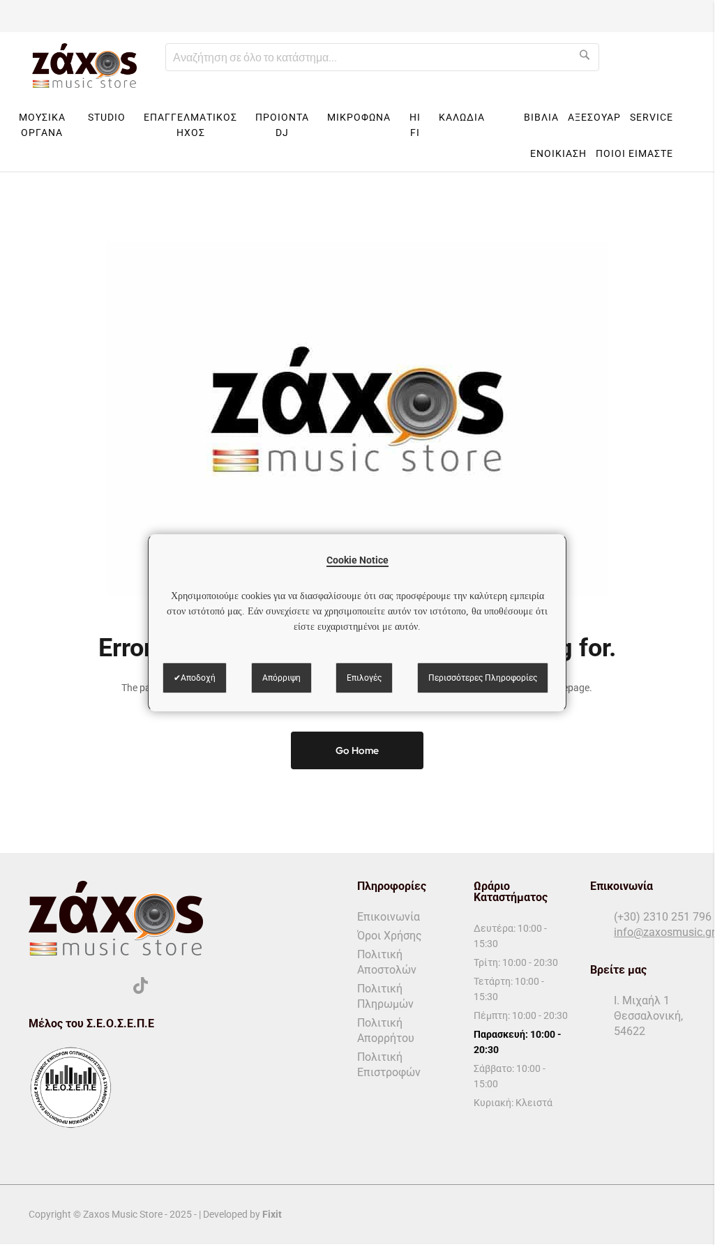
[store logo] (84, 65)
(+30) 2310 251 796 (663, 916)
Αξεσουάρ (594, 117)
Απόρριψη (281, 678)
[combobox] (382, 57)
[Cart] (694, 65)
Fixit (272, 1214)
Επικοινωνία (388, 916)
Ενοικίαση (558, 153)
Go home (357, 750)
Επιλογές (364, 678)
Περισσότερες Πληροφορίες (482, 678)
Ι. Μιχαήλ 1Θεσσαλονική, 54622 (648, 1016)
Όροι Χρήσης (389, 935)
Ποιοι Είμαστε (634, 153)
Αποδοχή (198, 678)
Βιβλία (541, 117)
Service (651, 117)
